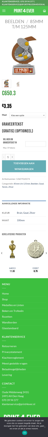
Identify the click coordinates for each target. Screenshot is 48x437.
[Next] (41, 55)
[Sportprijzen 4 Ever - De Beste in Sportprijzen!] (24, 10)
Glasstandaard (10, 328)
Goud (41, 183)
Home (5, 293)
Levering (7, 374)
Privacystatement (12, 351)
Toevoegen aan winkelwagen (23, 166)
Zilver (11, 187)
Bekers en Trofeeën (13, 310)
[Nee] (44, 428)
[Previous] (6, 55)
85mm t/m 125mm (27, 24)
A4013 (12, 268)
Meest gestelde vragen (14, 363)
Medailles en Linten (13, 305)
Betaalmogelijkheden (14, 369)
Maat (4, 115)
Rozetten (7, 316)
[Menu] (4, 10)
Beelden (14, 21)
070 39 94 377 (27, 1)
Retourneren (9, 346)
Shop (5, 299)
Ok (24, 433)
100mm (21, 220)
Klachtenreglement (13, 357)
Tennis (5, 187)
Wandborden (9, 322)
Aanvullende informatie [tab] (16, 203)
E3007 (36, 268)
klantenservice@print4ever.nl (18, 404)
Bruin (19, 212)
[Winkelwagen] (44, 11)
